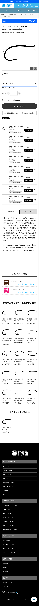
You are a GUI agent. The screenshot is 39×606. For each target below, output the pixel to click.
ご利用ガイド (6, 510)
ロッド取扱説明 (7, 470)
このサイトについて (8, 522)
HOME (2, 14)
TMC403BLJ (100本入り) (32, 360)
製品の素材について (9, 483)
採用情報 (5, 572)
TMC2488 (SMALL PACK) (6, 399)
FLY (7, 10)
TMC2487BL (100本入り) (32, 399)
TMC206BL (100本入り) (19, 380)
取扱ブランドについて (9, 487)
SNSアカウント (7, 541)
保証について (7, 466)
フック (36, 14)
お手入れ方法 (7, 474)
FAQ (4, 495)
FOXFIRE (31, 10)
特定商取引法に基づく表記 (11, 530)
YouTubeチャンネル (8, 545)
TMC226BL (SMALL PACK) (6, 429)
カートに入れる (19, 106)
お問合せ (5, 491)
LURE (19, 10)
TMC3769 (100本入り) (7, 320)
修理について (7, 479)
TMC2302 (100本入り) (7, 380)
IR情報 (5, 568)
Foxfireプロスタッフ (9, 553)
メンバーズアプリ (8, 518)
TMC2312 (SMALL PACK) (31, 380)
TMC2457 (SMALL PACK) (19, 360)
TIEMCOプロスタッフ (9, 549)
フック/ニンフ (6, 16)
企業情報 (5, 564)
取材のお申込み (7, 583)
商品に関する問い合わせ (10, 113)
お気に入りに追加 (29, 113)
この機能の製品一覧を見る (26, 284)
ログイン (5, 587)
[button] (4, 50)
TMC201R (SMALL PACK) (19, 399)
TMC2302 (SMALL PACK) (31, 339)
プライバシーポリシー (9, 526)
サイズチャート (7, 514)
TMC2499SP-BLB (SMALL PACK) (7, 340)
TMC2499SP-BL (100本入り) (7, 360)
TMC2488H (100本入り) (19, 320)
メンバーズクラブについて (10, 505)
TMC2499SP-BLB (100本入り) (19, 339)
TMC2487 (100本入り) (32, 320)
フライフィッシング (13, 14)
